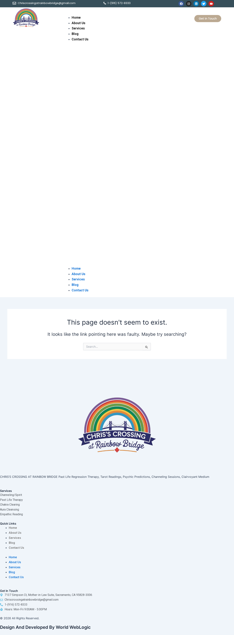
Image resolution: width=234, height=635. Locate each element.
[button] (117, 156)
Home (76, 17)
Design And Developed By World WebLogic (45, 627)
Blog (75, 34)
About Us (78, 23)
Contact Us (80, 39)
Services (78, 28)
